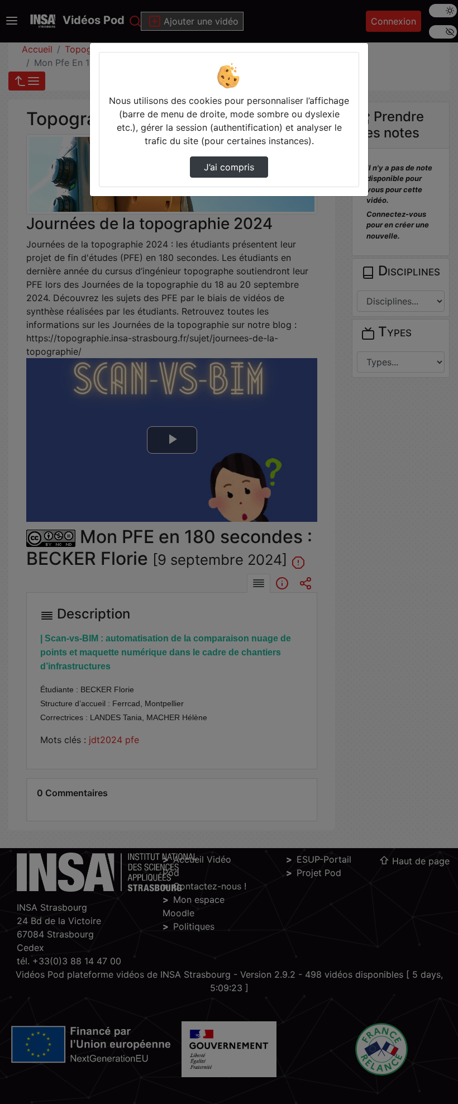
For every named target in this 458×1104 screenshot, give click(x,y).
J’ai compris (229, 167)
